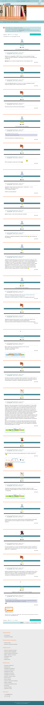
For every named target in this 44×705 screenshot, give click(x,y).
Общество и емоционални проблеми (10, 644)
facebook (5, 1)
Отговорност (6, 657)
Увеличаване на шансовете (9, 673)
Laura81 (22, 442)
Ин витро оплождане (8, 686)
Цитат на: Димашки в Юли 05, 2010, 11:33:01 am (11, 133)
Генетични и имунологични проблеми (10, 680)
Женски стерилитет (7, 679)
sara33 (22, 508)
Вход (12, 21)
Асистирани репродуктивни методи (10, 683)
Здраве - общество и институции (10, 654)
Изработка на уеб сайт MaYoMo (22, 703)
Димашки (22, 149)
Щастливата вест (7, 666)
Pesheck (31, 30)
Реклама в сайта (7, 659)
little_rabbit (27, 30)
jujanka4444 (22, 72)
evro (22, 586)
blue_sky (34, 30)
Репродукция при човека (8, 671)
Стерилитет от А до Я (8, 688)
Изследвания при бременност (9, 668)
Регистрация (16, 21)
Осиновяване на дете (8, 656)
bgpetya (22, 176)
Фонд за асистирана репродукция (10, 651)
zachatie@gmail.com (3, 1)
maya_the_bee (22, 394)
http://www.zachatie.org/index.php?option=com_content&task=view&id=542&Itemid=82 (20, 295)
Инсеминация (6, 685)
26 (13, 34)
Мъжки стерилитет (7, 677)
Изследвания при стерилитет (9, 674)
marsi (38, 30)
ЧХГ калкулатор (7, 635)
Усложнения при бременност (9, 669)
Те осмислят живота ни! (9, 612)
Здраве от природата (8, 682)
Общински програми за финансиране (11, 653)
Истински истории (7, 642)
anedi (22, 560)
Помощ (8, 21)
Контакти (23, 1)
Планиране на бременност (9, 665)
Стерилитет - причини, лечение (9, 676)
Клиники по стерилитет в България (10, 650)
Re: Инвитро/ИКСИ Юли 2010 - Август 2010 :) (15, 52)
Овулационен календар (8, 636)
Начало (4, 21)
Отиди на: (21, 622)
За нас (18, 1)
